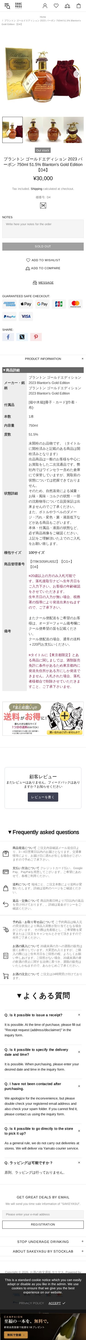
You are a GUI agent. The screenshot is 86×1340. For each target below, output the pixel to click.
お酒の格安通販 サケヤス (18, 6)
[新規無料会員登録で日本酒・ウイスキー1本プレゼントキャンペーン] (43, 1326)
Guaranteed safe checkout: (26, 296)
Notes (7, 217)
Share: (8, 329)
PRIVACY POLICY (31, 1303)
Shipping (36, 188)
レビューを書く (43, 797)
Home (43, 17)
